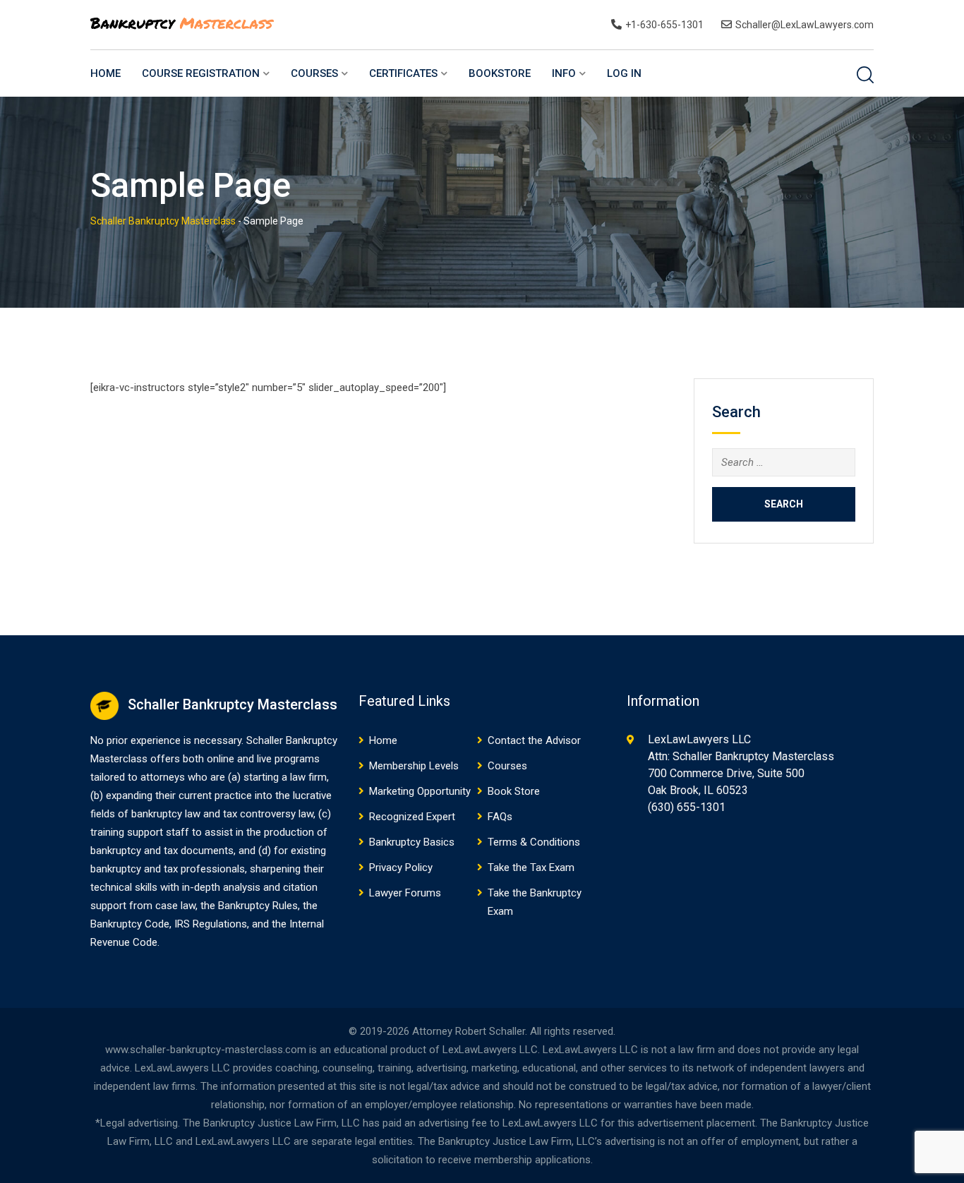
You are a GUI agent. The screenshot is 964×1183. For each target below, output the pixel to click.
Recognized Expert (412, 816)
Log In (624, 73)
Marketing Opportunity (420, 791)
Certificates (403, 73)
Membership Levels (414, 765)
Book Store (514, 791)
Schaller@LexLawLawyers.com (804, 24)
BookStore (500, 73)
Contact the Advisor (534, 740)
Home (105, 73)
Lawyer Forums (405, 893)
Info (564, 73)
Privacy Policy (401, 867)
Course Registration (201, 73)
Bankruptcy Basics (411, 842)
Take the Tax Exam (531, 867)
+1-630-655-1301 (664, 24)
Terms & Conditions (534, 842)
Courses (314, 73)
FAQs (500, 816)
